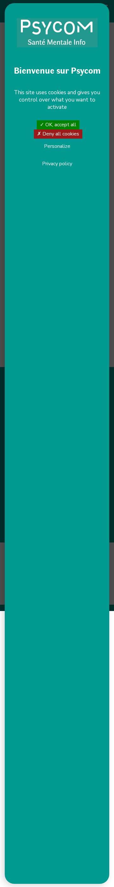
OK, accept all (60, 124)
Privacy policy (57, 163)
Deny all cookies (60, 133)
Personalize (57, 146)
